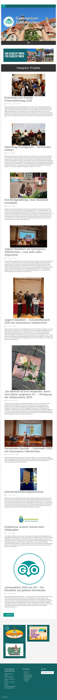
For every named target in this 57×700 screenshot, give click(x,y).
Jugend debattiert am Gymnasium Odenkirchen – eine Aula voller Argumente (25, 251)
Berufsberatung (28, 676)
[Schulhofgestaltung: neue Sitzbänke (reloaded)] (28, 185)
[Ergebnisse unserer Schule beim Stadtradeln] (28, 519)
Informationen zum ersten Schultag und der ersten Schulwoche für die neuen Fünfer (31, 6)
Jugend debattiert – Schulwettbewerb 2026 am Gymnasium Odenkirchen (27, 321)
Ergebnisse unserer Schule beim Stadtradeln (24, 528)
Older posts (9, 614)
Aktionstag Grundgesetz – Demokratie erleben (28, 148)
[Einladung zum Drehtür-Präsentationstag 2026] (28, 85)
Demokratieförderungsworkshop (24, 491)
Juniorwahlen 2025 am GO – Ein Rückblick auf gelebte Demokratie (25, 589)
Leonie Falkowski (17, 103)
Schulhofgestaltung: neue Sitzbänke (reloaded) (26, 201)
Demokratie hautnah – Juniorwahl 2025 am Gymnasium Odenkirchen (28, 450)
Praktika (26, 680)
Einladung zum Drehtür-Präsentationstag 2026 (19, 99)
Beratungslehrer (28, 675)
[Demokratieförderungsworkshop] (28, 479)
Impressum (5, 697)
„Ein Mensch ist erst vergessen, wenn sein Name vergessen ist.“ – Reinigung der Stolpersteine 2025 (28, 394)
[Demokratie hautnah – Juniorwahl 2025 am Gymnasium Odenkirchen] (28, 433)
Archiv (25, 673)
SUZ (14, 153)
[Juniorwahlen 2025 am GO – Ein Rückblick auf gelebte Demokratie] (28, 569)
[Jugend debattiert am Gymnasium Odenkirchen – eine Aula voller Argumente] (28, 236)
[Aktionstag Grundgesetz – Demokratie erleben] (28, 134)
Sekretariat (27, 672)
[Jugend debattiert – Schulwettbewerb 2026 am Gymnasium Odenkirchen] (28, 297)
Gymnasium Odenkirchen (28, 20)
